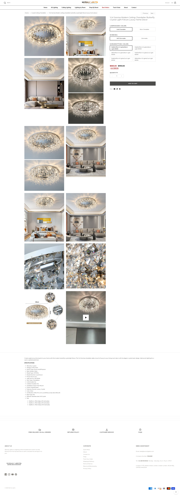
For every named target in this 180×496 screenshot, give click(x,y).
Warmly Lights (11, 488)
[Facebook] (6, 474)
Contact (134, 7)
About (126, 7)
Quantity (114, 72)
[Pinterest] (16, 474)
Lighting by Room (80, 7)
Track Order (116, 7)
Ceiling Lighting (66, 7)
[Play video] (86, 317)
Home (45, 7)
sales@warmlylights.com (147, 451)
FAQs (84, 456)
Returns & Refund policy (90, 466)
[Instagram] (9, 474)
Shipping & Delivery (88, 461)
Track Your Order (88, 459)
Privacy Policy (87, 468)
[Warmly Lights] (90, 3)
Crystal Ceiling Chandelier (39, 13)
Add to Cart (132, 83)
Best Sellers (105, 7)
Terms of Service (87, 463)
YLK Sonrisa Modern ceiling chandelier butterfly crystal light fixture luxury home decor (73, 13)
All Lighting (54, 7)
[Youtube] (12, 474)
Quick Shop (86, 449)
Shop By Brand (93, 7)
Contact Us (86, 454)
